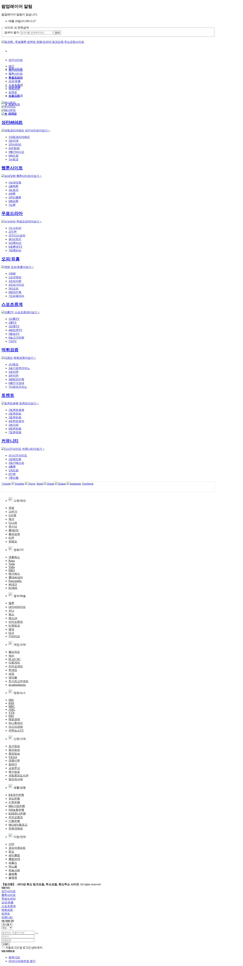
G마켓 (12, 515)
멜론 (11, 603)
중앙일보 (14, 753)
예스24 (13, 618)
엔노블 (13, 866)
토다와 (14, 424)
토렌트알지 (16, 421)
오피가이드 (16, 284)
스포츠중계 (16, 84)
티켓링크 (14, 625)
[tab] (121, 891)
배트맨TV (15, 330)
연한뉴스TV (16, 730)
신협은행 (14, 821)
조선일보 (14, 746)
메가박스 (14, 573)
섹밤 (12, 273)
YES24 (13, 757)
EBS (11, 715)
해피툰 (14, 201)
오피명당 (15, 277)
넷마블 (13, 677)
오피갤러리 (16, 295)
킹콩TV (14, 326)
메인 (11, 66)
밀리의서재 (16, 779)
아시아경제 (16, 726)
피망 (11, 673)
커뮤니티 (14, 96)
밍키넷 (14, 140)
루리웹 (14, 477)
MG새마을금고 (18, 824)
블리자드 (14, 651)
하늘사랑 (14, 870)
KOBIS (13, 587)
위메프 (13, 541)
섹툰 (12, 193)
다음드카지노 (18, 386)
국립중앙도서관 (18, 775)
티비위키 (15, 239)
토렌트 (13, 92)
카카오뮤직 (16, 621)
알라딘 (13, 764)
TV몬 (13, 231)
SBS (11, 699)
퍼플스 (13, 862)
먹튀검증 (14, 88)
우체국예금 (16, 828)
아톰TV (14, 318)
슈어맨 (14, 371)
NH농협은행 (16, 809)
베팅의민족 (16, 379)
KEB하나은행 (17, 813)
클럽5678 (14, 859)
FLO (11, 632)
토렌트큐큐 (16, 409)
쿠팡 (11, 507)
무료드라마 (16, 77)
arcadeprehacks (17, 684)
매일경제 (14, 719)
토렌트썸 (15, 417)
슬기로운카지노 (19, 368)
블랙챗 (13, 877)
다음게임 (14, 662)
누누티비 (15, 228)
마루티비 (15, 242)
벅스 (11, 614)
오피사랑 (15, 281)
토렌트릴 (15, 428)
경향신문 (14, 760)
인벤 (12, 474)
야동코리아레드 (19, 137)
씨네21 (13, 584)
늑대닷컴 (15, 182)
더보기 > (37, 130)
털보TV (14, 333)
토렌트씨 (15, 413)
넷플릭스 (14, 557)
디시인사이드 (18, 455)
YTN (12, 712)
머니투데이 (16, 723)
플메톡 (13, 873)
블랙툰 (14, 186)
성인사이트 (16, 60)
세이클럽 (14, 855)
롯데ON (14, 530)
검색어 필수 (11, 32)
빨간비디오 (16, 151)
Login (5, 944)
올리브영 (14, 534)
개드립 (14, 470)
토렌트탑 (15, 432)
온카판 (14, 375)
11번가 (13, 511)
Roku (12, 560)
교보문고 (14, 768)
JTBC (12, 709)
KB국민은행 (16, 794)
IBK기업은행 (17, 806)
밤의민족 (15, 292)
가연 (11, 844)
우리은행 (14, 798)
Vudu (12, 563)
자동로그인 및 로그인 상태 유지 (23, 947)
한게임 (13, 670)
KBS (11, 703)
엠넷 (11, 629)
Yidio (12, 567)
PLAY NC (15, 659)
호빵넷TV (15, 246)
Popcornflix (15, 580)
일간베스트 (16, 462)
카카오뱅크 (16, 817)
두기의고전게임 (18, 681)
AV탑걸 (14, 148)
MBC (12, 706)
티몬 (11, 537)
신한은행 (14, 802)
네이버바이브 (17, 606)
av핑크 (13, 159)
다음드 (14, 364)
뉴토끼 (14, 189)
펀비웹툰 (15, 197)
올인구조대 (16, 383)
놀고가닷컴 (16, 337)
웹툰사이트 (16, 73)
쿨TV (13, 322)
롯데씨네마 (16, 577)
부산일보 (14, 771)
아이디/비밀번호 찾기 (22, 961)
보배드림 (15, 459)
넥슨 (11, 655)
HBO (12, 570)
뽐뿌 (12, 466)
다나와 (13, 522)
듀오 (11, 851)
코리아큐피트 (17, 847)
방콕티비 (15, 250)
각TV (13, 341)
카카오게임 (16, 666)
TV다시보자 (17, 235)
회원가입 (14, 957)
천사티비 (15, 144)
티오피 (14, 288)
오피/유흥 (15, 81)
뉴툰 (12, 204)
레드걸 (14, 155)
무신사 (13, 526)
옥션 (11, 519)
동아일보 (14, 749)
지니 (11, 610)
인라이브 (14, 636)
